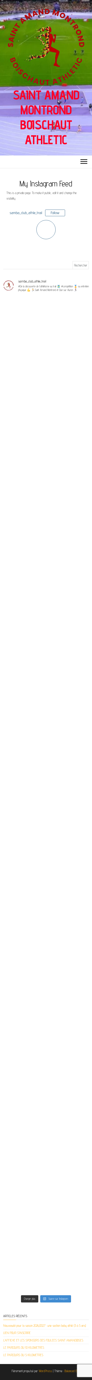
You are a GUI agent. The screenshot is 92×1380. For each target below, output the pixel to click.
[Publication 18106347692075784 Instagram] (46, 520)
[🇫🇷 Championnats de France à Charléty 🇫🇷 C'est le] (46, 370)
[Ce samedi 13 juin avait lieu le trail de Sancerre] (46, 719)
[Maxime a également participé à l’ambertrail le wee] (46, 919)
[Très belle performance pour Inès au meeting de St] (46, 570)
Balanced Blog (72, 1371)
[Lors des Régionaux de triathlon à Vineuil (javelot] (46, 819)
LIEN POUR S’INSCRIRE (17, 1333)
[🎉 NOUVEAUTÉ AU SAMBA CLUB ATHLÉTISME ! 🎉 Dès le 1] (46, 1018)
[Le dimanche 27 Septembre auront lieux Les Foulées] (46, 1118)
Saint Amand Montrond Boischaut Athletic (46, 117)
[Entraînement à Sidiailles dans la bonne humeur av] (46, 869)
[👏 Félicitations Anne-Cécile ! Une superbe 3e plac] (46, 470)
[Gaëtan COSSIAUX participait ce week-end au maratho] (46, 769)
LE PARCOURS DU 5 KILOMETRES (23, 1355)
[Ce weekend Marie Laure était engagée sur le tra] (46, 420)
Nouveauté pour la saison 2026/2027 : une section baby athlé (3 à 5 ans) (44, 1326)
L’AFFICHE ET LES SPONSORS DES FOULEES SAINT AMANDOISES (43, 1340)
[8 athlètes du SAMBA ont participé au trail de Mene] (46, 1068)
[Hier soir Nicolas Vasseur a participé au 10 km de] (46, 620)
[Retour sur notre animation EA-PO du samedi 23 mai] (46, 1218)
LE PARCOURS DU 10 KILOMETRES (23, 1347)
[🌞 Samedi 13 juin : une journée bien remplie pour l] (46, 670)
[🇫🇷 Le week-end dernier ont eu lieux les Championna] (46, 321)
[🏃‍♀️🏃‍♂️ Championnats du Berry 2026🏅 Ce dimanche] (46, 969)
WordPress (45, 1371)
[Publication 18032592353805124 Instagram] (46, 1168)
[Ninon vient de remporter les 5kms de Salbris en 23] (46, 1268)
